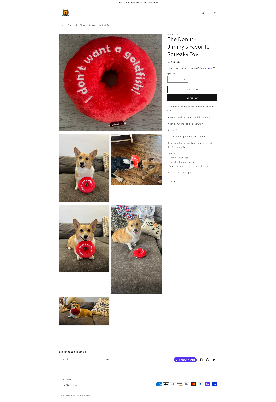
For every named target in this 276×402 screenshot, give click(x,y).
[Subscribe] (107, 359)
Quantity (171, 73)
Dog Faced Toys (70, 395)
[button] (203, 13)
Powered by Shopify (84, 395)
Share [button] (173, 181)
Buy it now (192, 97)
